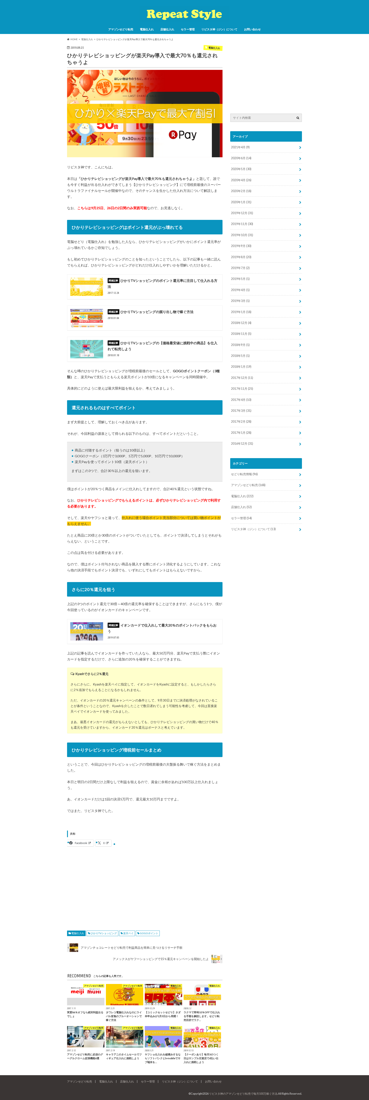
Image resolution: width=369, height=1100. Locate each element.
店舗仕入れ (167, 29)
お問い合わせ (252, 29)
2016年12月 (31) (242, 443)
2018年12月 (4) (241, 323)
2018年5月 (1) (240, 355)
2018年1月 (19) (241, 366)
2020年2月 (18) (241, 191)
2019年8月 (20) (241, 257)
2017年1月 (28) (241, 432)
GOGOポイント (149, 933)
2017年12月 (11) (242, 377)
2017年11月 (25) (242, 388)
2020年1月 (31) (241, 202)
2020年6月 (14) (241, 158)
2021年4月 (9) (240, 147)
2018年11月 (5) (241, 333)
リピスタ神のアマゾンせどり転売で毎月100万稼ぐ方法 (243, 1093)
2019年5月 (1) (240, 279)
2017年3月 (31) (241, 410)
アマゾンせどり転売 (120, 29)
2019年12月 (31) (242, 213)
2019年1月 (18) (241, 312)
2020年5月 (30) (241, 169)
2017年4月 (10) (241, 399)
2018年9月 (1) (240, 345)
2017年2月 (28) (241, 421)
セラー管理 (188, 29)
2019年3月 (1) (240, 301)
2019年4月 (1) (240, 290)
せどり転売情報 (244, 474)
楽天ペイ (128, 933)
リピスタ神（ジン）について (219, 29)
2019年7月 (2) (240, 268)
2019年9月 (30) (241, 246)
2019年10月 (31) (242, 235)
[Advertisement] (145, 885)
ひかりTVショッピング (104, 933)
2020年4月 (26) (241, 180)
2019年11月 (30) (242, 224)
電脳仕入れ (147, 29)
